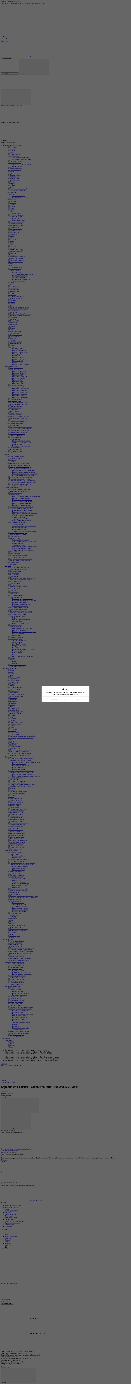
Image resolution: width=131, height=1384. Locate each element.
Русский (77, 699)
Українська (54, 699)
